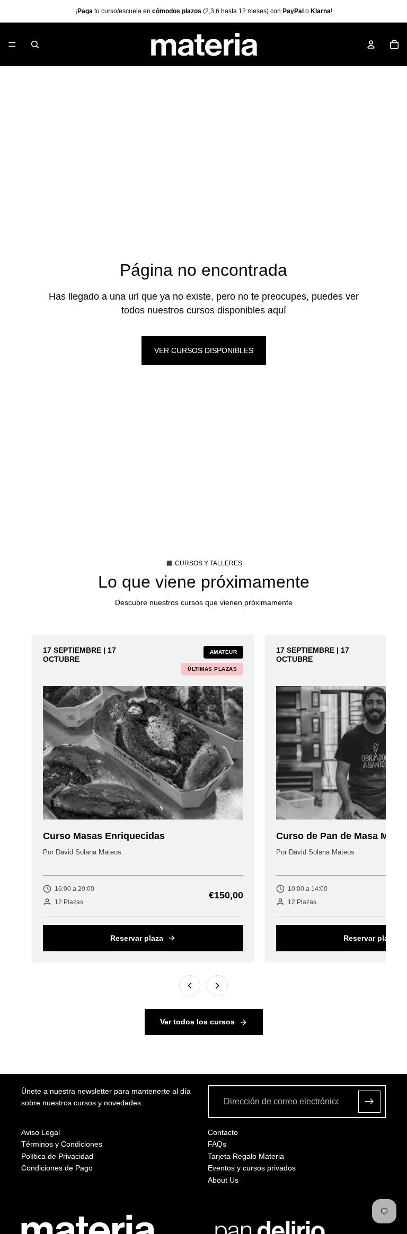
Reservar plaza (136, 938)
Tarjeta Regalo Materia (246, 1156)
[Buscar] (35, 44)
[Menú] (12, 44)
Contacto (223, 1132)
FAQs (217, 1144)
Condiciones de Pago (57, 1168)
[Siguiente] (217, 985)
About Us (223, 1180)
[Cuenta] (371, 44)
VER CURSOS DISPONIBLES (203, 350)
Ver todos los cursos (197, 1021)
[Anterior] (189, 985)
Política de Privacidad (57, 1156)
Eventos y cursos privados (252, 1168)
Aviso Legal (40, 1132)
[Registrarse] (369, 1102)
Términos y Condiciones (61, 1144)
